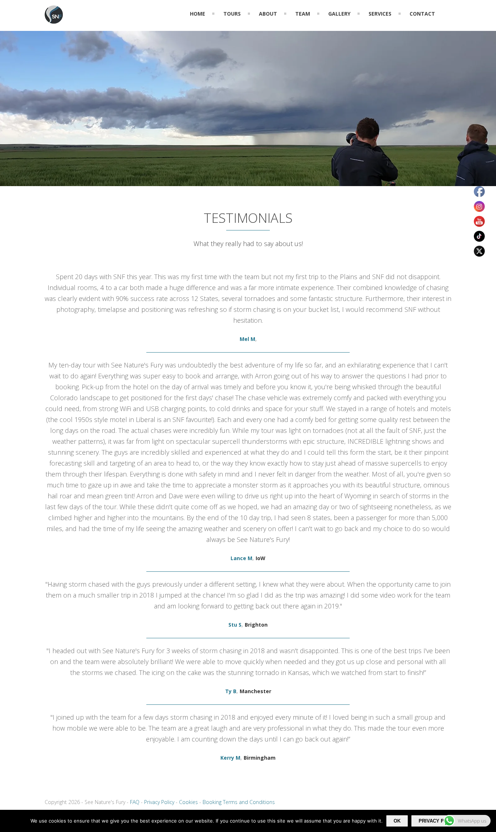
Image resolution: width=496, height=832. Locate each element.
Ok (397, 821)
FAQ (134, 802)
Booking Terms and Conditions (239, 802)
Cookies (188, 802)
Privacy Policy (159, 802)
